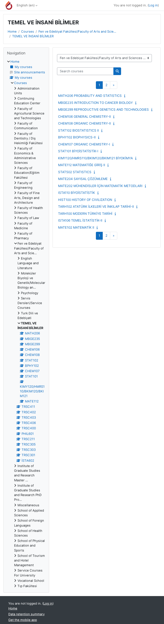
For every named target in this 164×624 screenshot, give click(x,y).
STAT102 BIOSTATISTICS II (78, 130)
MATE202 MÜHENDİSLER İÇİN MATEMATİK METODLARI (100, 186)
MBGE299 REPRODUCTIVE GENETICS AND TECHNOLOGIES (103, 109)
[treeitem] (26, 324)
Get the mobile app (22, 620)
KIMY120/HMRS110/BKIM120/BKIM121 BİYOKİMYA (95, 158)
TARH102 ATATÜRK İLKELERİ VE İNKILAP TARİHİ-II (96, 207)
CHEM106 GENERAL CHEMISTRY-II (84, 117)
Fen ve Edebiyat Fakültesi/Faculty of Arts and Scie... (77, 31)
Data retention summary (26, 614)
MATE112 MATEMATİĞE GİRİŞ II (81, 165)
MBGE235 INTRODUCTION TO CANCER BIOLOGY (95, 103)
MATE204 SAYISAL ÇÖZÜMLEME (83, 179)
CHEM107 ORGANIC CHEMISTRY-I (84, 144)
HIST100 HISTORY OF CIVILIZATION (85, 200)
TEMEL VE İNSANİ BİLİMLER (33, 36)
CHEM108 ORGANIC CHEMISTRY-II (84, 123)
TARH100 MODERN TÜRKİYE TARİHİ (85, 214)
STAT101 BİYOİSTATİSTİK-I (78, 151)
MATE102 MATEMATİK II (76, 227)
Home (12, 31)
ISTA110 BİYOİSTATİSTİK (76, 193)
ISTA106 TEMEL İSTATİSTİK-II (80, 220)
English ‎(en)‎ (26, 5)
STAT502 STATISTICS (74, 172)
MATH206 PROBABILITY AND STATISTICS (90, 96)
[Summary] (126, 96)
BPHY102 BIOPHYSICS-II (77, 137)
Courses (27, 31)
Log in (153, 5)
